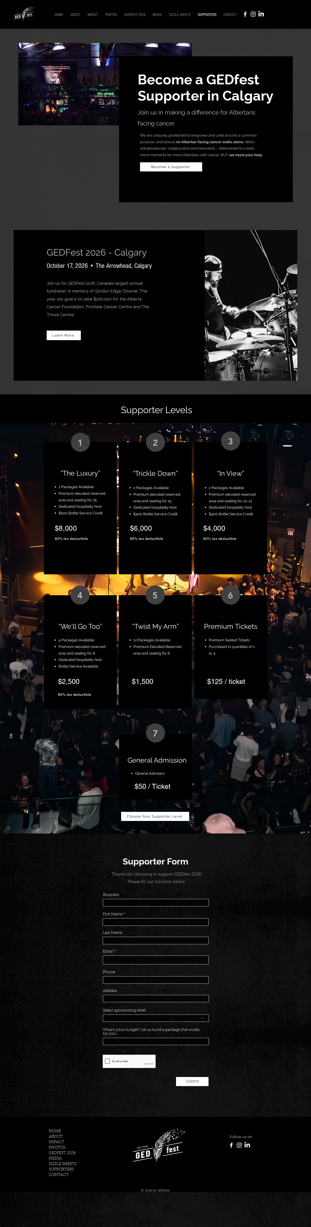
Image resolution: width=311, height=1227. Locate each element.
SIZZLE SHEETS (62, 1164)
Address (110, 991)
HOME (55, 1131)
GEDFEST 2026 (62, 1153)
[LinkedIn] (261, 14)
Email (108, 951)
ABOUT (56, 1137)
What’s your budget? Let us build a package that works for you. (151, 1032)
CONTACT (59, 1175)
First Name (112, 914)
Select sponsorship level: (125, 1010)
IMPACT (56, 1142)
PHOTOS (57, 1147)
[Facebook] (245, 14)
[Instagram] (253, 14)
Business (111, 895)
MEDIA (55, 1158)
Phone (109, 972)
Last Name (112, 933)
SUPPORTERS (61, 1169)
